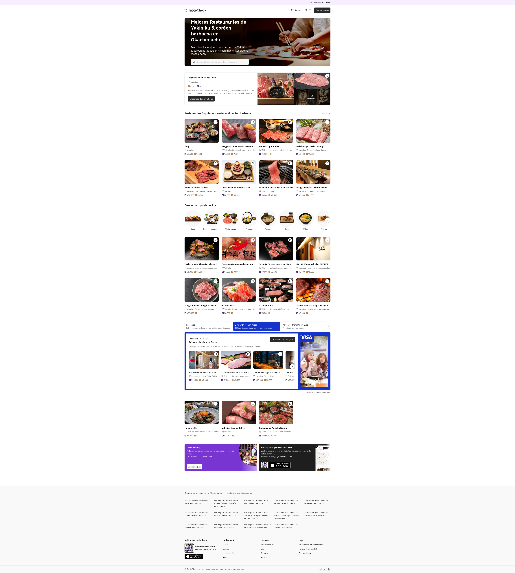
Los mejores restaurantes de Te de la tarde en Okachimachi (257, 526)
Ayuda (328, 2)
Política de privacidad (308, 549)
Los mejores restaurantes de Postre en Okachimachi (226, 526)
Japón (298, 10)
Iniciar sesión (322, 10)
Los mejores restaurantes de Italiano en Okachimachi (316, 514)
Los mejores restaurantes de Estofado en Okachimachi (256, 502)
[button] (240, 150)
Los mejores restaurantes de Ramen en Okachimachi (316, 502)
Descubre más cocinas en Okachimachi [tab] (203, 493)
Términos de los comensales (311, 544)
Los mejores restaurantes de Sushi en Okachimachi (197, 502)
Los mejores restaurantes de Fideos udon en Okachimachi (226, 514)
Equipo (264, 549)
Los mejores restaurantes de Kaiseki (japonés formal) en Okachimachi (226, 503)
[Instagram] (320, 569)
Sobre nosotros (267, 544)
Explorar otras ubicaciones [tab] (239, 493)
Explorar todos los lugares (283, 339)
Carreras (264, 553)
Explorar (226, 549)
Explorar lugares (194, 467)
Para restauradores (316, 2)
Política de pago (305, 553)
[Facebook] (328, 569)
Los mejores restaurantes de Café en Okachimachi (286, 526)
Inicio (225, 544)
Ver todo (326, 113)
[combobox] (220, 62)
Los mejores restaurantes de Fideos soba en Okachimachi (197, 514)
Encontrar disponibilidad (201, 98)
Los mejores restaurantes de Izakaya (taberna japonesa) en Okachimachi (286, 515)
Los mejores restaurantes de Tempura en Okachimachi (286, 502)
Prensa (263, 557)
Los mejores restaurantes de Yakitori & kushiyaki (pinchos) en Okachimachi (256, 515)
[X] (324, 569)
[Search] (194, 61)
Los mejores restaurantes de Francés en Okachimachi (197, 526)
